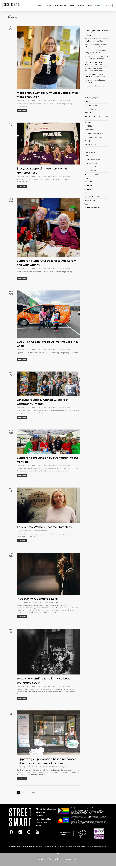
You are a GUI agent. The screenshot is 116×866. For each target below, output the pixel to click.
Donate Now (71, 859)
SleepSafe (88, 182)
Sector (86, 178)
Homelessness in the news (93, 133)
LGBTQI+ (87, 141)
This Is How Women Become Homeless (44, 527)
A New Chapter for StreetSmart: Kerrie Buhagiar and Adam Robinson (96, 33)
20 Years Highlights (91, 98)
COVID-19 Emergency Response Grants (96, 117)
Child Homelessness (24, 602)
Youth (86, 204)
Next (33, 792)
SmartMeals (88, 189)
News (86, 148)
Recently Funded (63, 100)
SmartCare (88, 185)
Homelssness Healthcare (93, 137)
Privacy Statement (15, 846)
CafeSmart (88, 101)
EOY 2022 (88, 126)
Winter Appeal (89, 200)
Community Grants (23, 100)
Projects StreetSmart (49, 100)
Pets (86, 156)
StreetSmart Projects (40, 531)
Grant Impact (36, 100)
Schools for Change (91, 174)
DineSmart (88, 122)
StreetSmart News (91, 193)
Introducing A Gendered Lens (37, 598)
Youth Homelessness (92, 208)
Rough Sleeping (90, 170)
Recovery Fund (90, 167)
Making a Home (90, 144)
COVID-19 (87, 113)
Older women (37, 602)
